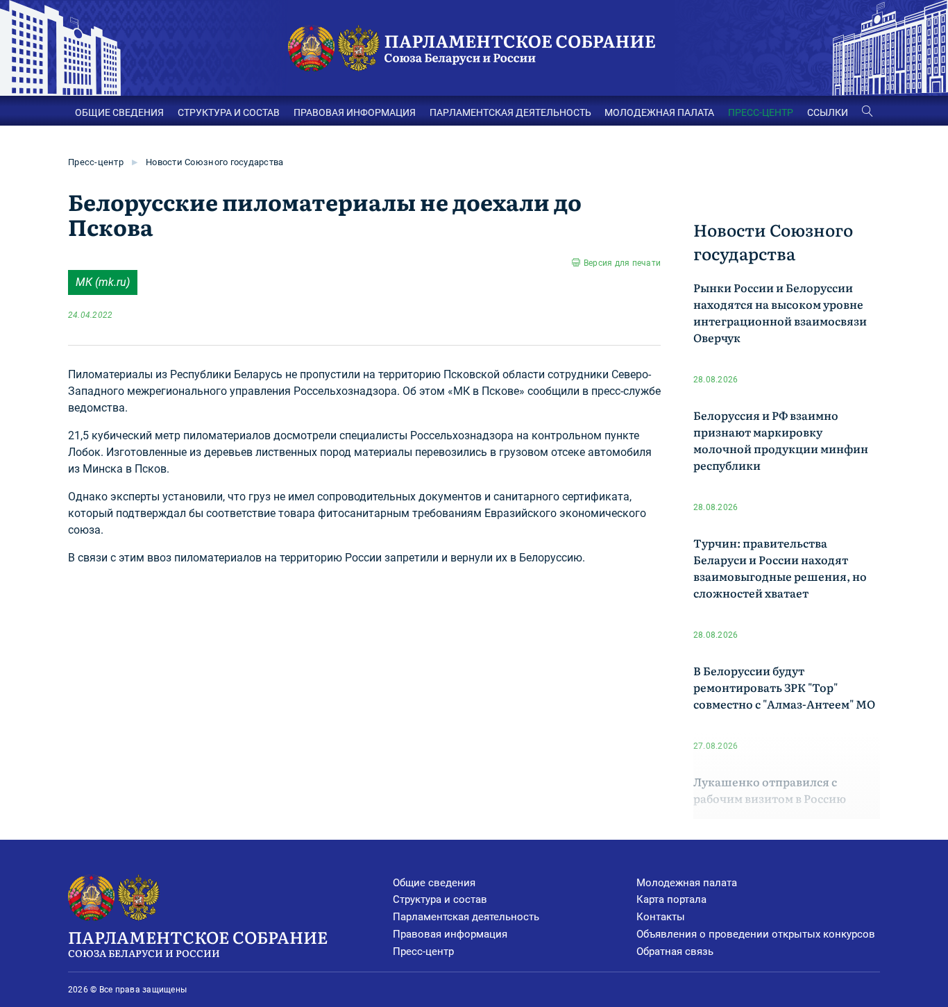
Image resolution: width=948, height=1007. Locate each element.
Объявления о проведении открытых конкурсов (755, 934)
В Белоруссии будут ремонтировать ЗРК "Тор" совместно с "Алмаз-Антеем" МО (784, 687)
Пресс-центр (96, 162)
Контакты (660, 917)
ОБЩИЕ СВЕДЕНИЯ (119, 112)
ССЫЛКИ (827, 112)
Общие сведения (434, 883)
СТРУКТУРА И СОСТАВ (229, 112)
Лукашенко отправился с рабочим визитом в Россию (769, 789)
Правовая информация (450, 934)
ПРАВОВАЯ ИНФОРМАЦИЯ (355, 112)
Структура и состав (440, 899)
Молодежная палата (686, 883)
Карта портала (671, 899)
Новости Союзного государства (214, 162)
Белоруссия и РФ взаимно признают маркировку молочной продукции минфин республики (780, 440)
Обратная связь (674, 951)
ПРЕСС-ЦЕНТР (760, 112)
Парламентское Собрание (198, 942)
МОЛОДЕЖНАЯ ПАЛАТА (659, 112)
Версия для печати (622, 263)
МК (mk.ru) (103, 282)
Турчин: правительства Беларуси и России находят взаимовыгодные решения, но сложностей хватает (780, 567)
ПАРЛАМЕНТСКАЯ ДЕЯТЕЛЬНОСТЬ (510, 112)
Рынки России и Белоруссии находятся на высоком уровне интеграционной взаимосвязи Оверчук (780, 312)
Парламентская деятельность (466, 917)
